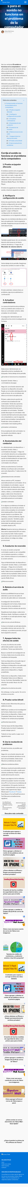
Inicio (3, 1162)
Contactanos (15, 1179)
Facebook (12, 792)
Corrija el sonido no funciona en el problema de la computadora (13, 105)
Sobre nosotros (5, 1165)
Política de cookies (6, 1164)
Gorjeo (19, 792)
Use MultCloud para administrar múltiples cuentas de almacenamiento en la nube (7, 805)
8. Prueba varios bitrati (15, 140)
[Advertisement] (14, 48)
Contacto (4, 1167)
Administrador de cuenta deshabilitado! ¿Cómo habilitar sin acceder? (21, 805)
